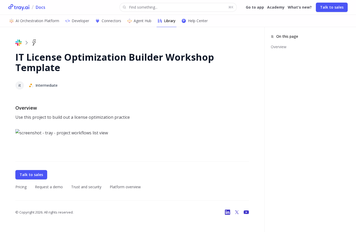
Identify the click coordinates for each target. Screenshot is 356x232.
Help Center (198, 20)
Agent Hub (142, 20)
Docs (40, 7)
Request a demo (49, 186)
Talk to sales (331, 7)
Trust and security (86, 186)
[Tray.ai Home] (19, 7)
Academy (276, 7)
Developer (80, 20)
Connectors (111, 20)
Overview (278, 46)
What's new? (300, 7)
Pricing (21, 186)
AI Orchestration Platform (37, 20)
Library (169, 20)
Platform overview (125, 186)
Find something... (181, 7)
